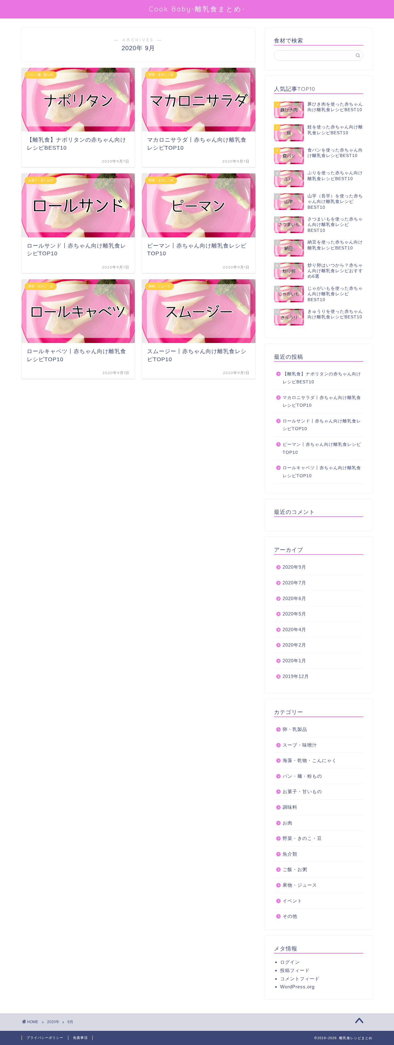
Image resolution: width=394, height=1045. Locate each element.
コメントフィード (300, 978)
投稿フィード (295, 970)
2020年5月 (294, 613)
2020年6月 (294, 598)
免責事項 (80, 1037)
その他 (290, 916)
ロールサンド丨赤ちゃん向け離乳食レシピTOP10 (322, 425)
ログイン (290, 962)
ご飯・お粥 (295, 869)
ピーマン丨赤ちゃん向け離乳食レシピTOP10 (322, 448)
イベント (292, 900)
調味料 (290, 807)
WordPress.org (297, 986)
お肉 (287, 822)
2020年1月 (294, 660)
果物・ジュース (300, 885)
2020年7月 (294, 582)
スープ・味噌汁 (300, 745)
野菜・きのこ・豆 (302, 838)
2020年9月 (294, 567)
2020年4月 (294, 629)
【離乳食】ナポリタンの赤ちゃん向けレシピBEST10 (322, 378)
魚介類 (290, 854)
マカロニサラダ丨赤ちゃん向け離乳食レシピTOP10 (322, 401)
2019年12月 (296, 676)
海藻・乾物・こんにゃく (310, 760)
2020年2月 (294, 645)
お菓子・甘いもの (302, 791)
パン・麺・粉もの (302, 776)
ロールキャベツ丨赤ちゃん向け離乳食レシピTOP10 (322, 472)
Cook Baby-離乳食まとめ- (197, 9)
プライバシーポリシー (44, 1037)
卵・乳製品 (295, 729)
